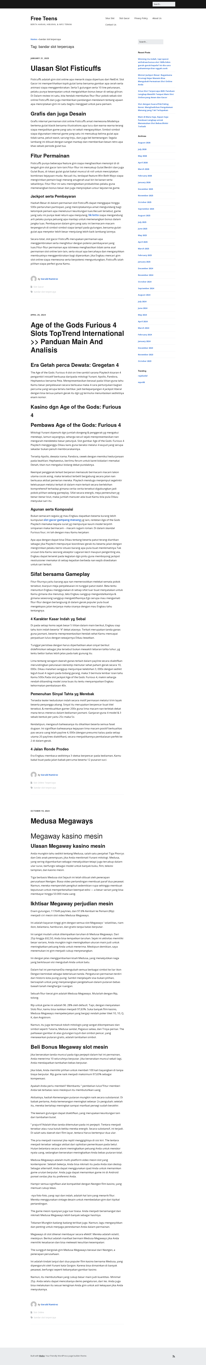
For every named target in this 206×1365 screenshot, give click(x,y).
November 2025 (145, 195)
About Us (157, 18)
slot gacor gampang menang (62, 520)
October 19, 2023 (40, 811)
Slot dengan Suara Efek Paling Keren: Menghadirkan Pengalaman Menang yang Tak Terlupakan (155, 107)
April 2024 (142, 321)
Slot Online (38, 1312)
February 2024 (145, 334)
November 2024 (145, 275)
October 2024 (144, 281)
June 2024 (142, 308)
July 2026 (142, 149)
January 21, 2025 (40, 58)
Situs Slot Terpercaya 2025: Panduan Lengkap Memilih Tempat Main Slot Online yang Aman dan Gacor (156, 94)
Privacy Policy (141, 18)
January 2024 (144, 341)
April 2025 (142, 242)
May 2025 (142, 235)
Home (34, 39)
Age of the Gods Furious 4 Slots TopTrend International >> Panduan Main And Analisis (77, 337)
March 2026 (143, 169)
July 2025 (142, 222)
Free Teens (44, 18)
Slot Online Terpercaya (44, 782)
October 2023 (144, 361)
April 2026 (142, 162)
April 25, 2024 (38, 315)
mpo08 (141, 382)
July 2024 (142, 301)
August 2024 (144, 294)
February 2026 (145, 175)
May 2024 (142, 314)
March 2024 (143, 328)
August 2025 (144, 215)
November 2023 (145, 354)
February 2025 (145, 255)
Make (42, 1355)
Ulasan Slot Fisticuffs (66, 68)
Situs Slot (109, 18)
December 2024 (145, 268)
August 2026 (144, 142)
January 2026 (144, 182)
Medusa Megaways (62, 821)
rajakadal (142, 375)
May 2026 (142, 156)
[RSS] (173, 1356)
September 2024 (146, 288)
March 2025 (143, 248)
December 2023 (145, 348)
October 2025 (144, 202)
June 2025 (142, 228)
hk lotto (94, 215)
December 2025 (145, 189)
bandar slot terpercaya (45, 291)
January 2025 (144, 261)
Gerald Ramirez (49, 278)
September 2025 (146, 208)
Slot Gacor (124, 18)
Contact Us (110, 24)
